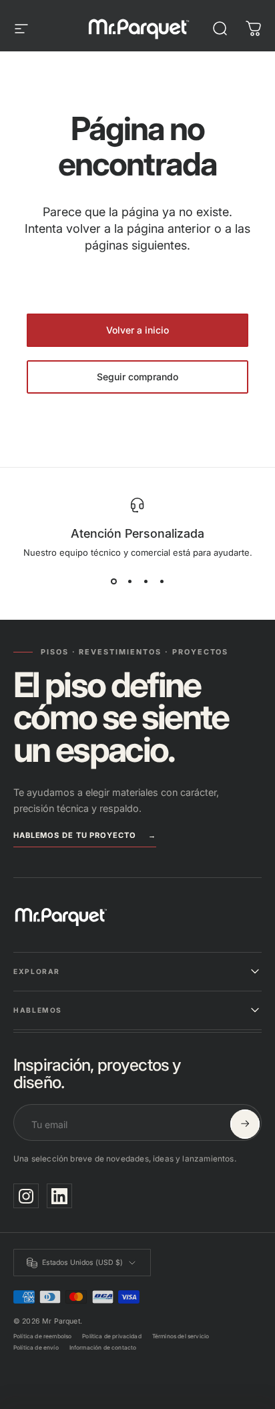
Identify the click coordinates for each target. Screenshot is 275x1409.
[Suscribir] (245, 1124)
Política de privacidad (112, 1336)
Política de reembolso (42, 1336)
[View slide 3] (146, 582)
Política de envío (36, 1347)
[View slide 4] (162, 582)
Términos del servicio (180, 1336)
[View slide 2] (129, 582)
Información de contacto (103, 1347)
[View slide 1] (113, 582)
